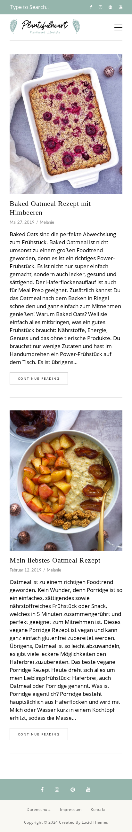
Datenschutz (39, 809)
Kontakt (98, 809)
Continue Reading (39, 378)
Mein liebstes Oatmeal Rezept (55, 560)
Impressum (71, 809)
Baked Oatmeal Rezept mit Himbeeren (50, 207)
